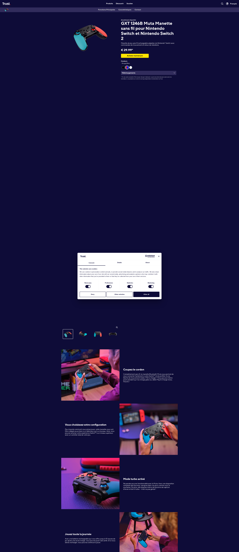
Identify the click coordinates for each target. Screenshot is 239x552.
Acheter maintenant (135, 56)
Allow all (146, 294)
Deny (92, 294)
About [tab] (147, 262)
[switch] (109, 286)
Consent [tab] (91, 263)
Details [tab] (119, 262)
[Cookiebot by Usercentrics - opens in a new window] (146, 256)
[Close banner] (158, 256)
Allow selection (119, 294)
